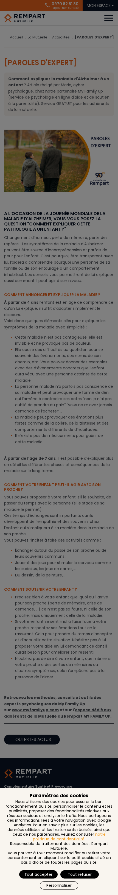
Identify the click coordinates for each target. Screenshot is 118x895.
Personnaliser (59, 885)
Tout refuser (80, 874)
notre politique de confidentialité (69, 837)
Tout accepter (38, 874)
